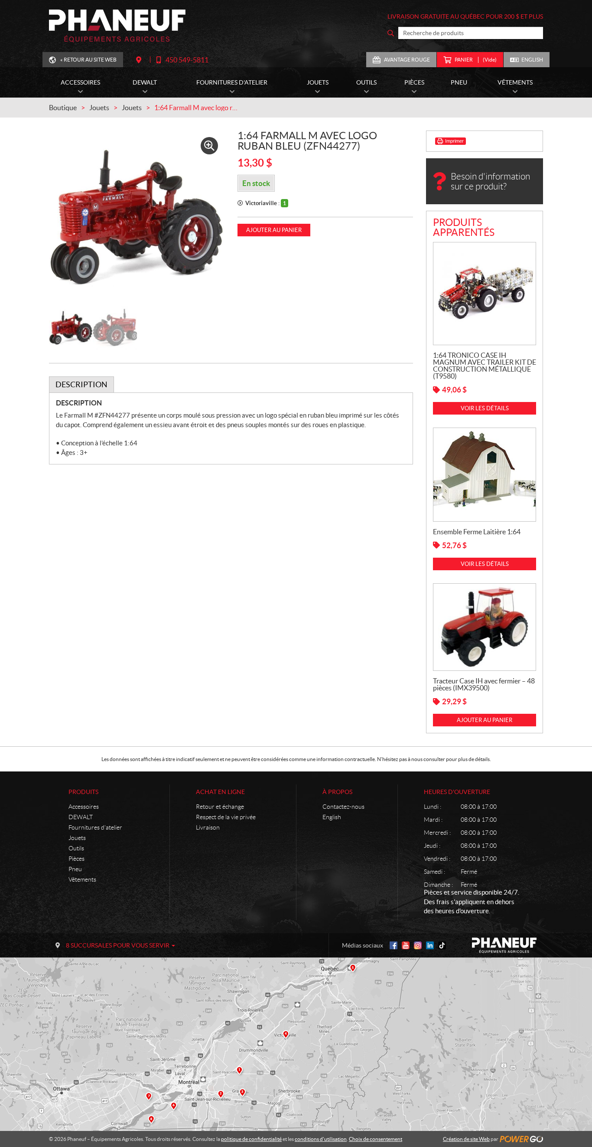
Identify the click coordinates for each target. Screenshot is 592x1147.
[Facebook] (393, 945)
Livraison (208, 827)
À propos (337, 791)
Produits (83, 791)
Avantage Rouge (407, 59)
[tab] (81, 384)
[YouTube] (406, 945)
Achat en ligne (220, 791)
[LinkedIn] (430, 945)
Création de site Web (466, 1139)
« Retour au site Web (88, 59)
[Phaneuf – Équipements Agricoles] (117, 26)
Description (81, 384)
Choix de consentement (375, 1139)
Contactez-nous (343, 806)
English (532, 59)
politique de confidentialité (251, 1139)
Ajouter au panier (274, 230)
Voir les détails (485, 408)
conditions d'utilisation (321, 1139)
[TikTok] (442, 945)
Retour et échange (220, 806)
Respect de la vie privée (226, 817)
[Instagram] (418, 945)
